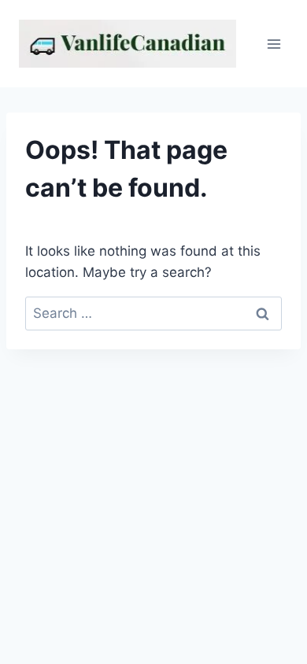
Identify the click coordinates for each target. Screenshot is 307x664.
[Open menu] (273, 43)
